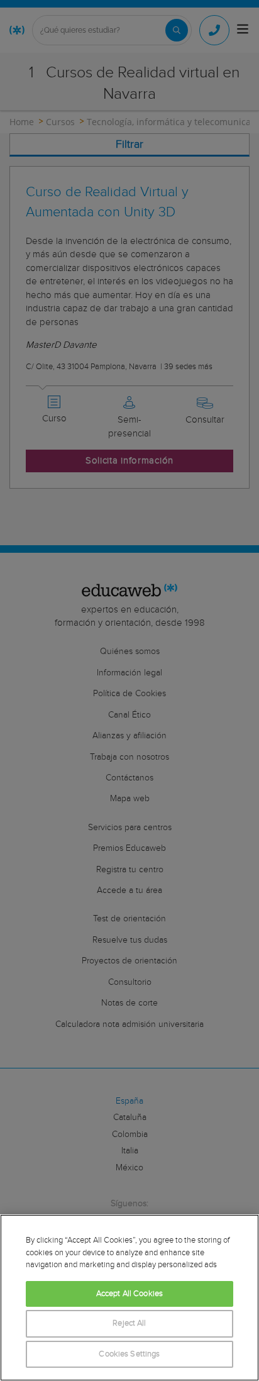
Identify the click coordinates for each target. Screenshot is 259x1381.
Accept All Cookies (129, 1294)
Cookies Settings (129, 1354)
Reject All (129, 1323)
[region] (129, 1297)
